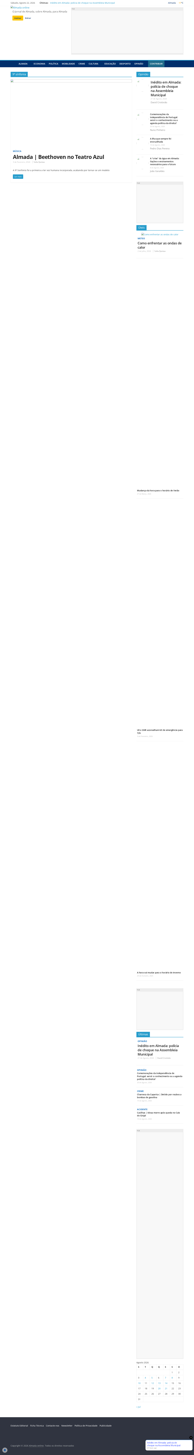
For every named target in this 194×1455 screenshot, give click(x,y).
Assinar (17, 18)
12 (152, 1383)
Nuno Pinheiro (157, 129)
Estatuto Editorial (19, 1425)
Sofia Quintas (39, 162)
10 (139, 1383)
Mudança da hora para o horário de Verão (158, 490)
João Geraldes (157, 171)
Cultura (93, 63)
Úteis (141, 227)
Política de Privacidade (86, 1425)
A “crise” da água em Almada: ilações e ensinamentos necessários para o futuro (164, 161)
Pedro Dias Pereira (159, 148)
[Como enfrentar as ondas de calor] (159, 234)
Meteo (141, 238)
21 (166, 1388)
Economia (39, 63)
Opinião (138, 63)
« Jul (138, 1406)
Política (53, 63)
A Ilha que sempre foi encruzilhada (160, 140)
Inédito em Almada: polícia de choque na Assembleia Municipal (82, 2)
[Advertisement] (127, 32)
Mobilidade (68, 63)
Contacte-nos (52, 1425)
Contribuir (156, 63)
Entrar (28, 18)
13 (159, 1383)
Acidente (142, 1109)
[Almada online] (14, 64)
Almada (23, 63)
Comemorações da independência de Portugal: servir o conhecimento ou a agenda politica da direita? (164, 119)
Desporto (125, 63)
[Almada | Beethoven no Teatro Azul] (71, 81)
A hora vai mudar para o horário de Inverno (159, 972)
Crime (82, 63)
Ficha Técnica (37, 1425)
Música (17, 151)
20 (159, 1388)
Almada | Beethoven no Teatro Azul (58, 157)
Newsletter (66, 1425)
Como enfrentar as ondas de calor (160, 245)
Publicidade (106, 1425)
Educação (110, 63)
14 (166, 1383)
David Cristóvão (159, 102)
